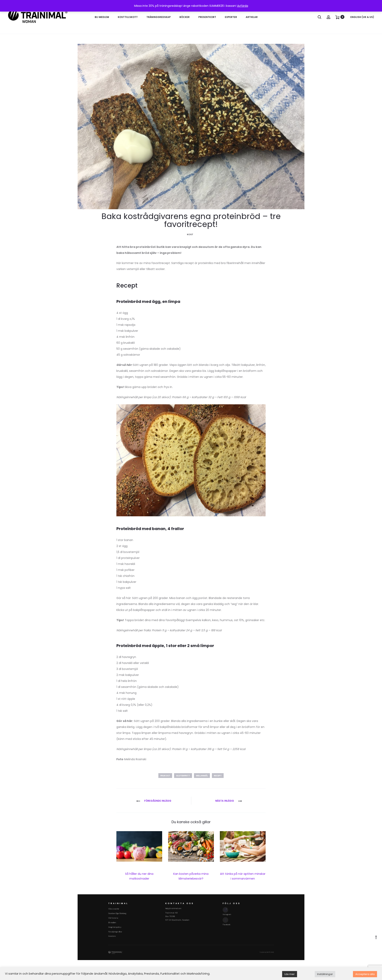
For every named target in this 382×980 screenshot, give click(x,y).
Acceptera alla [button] (365, 974)
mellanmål (202, 775)
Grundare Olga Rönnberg (117, 913)
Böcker (184, 17)
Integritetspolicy (114, 927)
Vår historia (113, 918)
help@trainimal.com (173, 908)
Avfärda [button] (242, 6)
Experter (231, 17)
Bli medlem (102, 17)
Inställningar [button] (325, 974)
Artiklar (252, 17)
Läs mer (290, 974)
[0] (337, 17)
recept (218, 775)
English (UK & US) (362, 17)
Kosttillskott (128, 17)
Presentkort (207, 17)
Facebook (226, 924)
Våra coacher (113, 909)
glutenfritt (183, 775)
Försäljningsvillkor (115, 932)
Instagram (227, 914)
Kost (190, 234)
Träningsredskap (158, 17)
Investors (112, 936)
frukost (165, 775)
